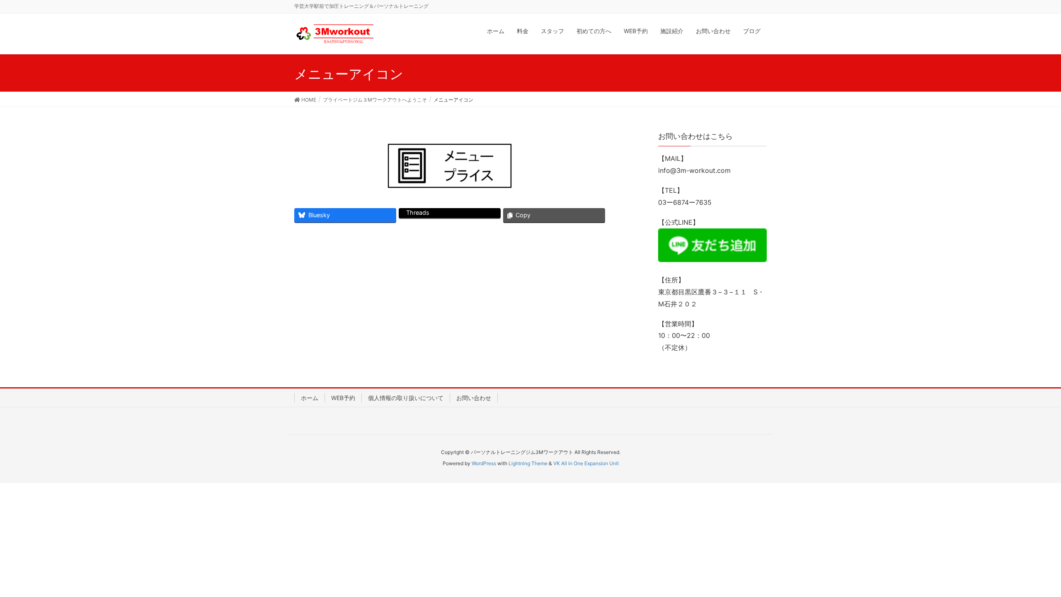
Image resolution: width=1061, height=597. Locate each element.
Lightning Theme (528, 463)
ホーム (309, 397)
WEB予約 (343, 397)
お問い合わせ (473, 397)
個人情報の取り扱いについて (405, 397)
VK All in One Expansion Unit (586, 463)
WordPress (484, 463)
